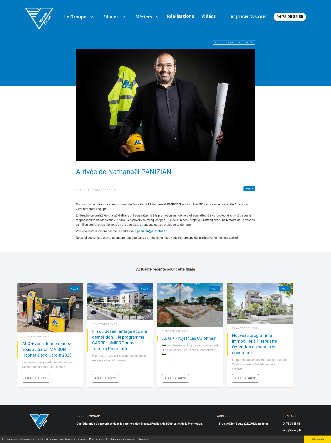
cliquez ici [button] (143, 439)
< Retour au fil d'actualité (234, 42)
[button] (75, 17)
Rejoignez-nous (248, 17)
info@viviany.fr (292, 430)
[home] (39, 17)
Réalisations (180, 16)
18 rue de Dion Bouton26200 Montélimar (242, 423)
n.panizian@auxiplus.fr (150, 231)
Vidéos (208, 16)
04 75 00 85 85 (291, 423)
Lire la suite (35, 378)
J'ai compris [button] (317, 439)
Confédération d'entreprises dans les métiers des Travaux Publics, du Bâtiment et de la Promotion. (139, 423)
